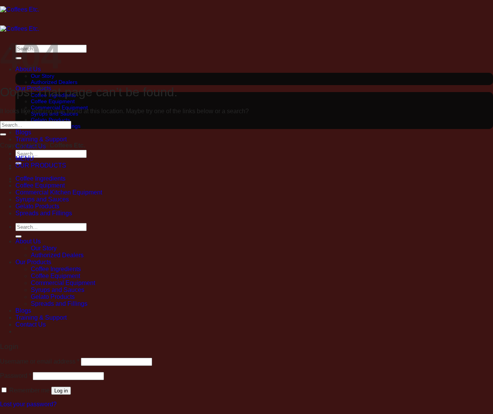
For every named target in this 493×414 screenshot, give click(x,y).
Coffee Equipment (53, 101)
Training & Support (41, 139)
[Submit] (3, 134)
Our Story (44, 248)
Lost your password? (28, 404)
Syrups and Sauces (42, 199)
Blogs (23, 132)
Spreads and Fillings (43, 213)
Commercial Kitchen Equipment (58, 192)
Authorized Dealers (54, 82)
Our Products (33, 262)
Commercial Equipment (63, 283)
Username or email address (39, 361)
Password (15, 375)
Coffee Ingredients (40, 178)
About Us (28, 241)
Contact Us (30, 324)
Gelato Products (50, 120)
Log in (61, 391)
